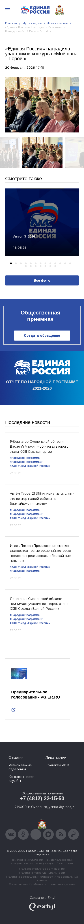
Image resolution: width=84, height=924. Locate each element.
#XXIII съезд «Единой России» (30, 465)
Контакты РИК (57, 765)
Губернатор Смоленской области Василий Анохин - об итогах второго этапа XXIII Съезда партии (39, 447)
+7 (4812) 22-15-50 (42, 798)
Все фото (42, 280)
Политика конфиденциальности (42, 872)
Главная (11, 23)
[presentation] (16, 104)
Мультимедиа (32, 23)
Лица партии (55, 758)
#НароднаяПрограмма (25, 457)
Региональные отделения (20, 767)
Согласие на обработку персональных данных (42, 884)
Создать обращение (42, 335)
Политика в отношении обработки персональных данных (42, 878)
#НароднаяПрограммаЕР (26, 461)
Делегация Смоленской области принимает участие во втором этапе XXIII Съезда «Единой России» (39, 604)
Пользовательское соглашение (42, 868)
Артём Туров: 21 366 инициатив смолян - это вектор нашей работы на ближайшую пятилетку (42, 499)
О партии (16, 758)
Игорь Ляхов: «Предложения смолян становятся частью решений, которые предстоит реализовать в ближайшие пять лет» (40, 553)
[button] (11, 263)
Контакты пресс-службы (22, 779)
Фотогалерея (57, 23)
